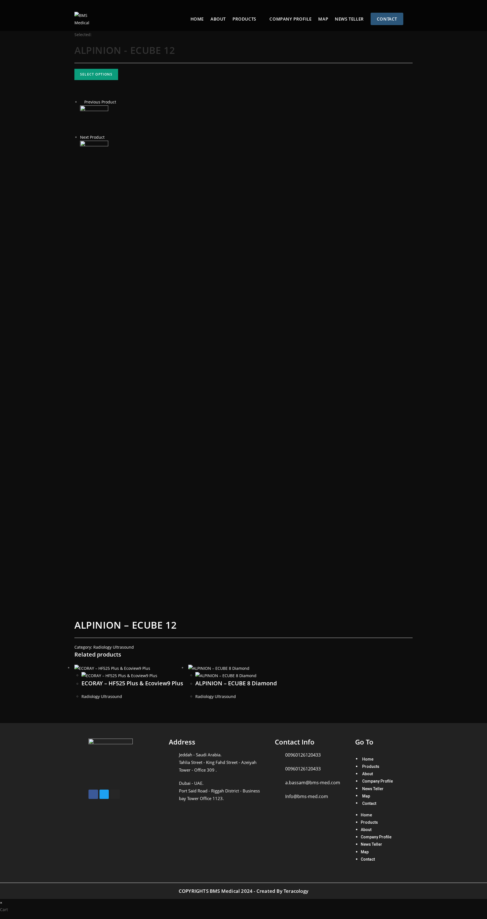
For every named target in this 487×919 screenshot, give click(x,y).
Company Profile (377, 781)
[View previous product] (81, 102)
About (367, 774)
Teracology (296, 891)
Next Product (92, 137)
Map (366, 796)
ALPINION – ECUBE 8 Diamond (236, 683)
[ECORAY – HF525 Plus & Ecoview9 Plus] (94, 154)
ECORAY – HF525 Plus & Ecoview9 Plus (132, 683)
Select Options (96, 74)
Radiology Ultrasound (113, 647)
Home (367, 759)
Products (370, 766)
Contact (369, 803)
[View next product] (107, 137)
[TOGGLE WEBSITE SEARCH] (412, 19)
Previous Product (100, 102)
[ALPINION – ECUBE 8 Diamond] (94, 119)
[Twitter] (104, 794)
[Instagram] (115, 794)
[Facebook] (93, 794)
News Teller (373, 788)
